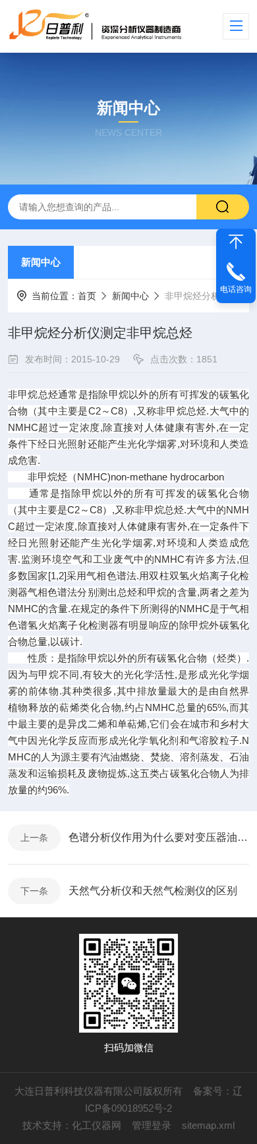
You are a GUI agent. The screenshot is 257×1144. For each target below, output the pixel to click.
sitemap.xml (208, 1125)
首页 (87, 296)
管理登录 (151, 1125)
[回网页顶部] (236, 242)
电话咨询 (236, 289)
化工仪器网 (96, 1125)
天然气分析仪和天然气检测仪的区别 (153, 890)
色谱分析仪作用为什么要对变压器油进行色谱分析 (159, 837)
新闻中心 (41, 262)
